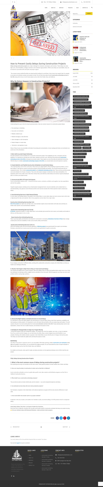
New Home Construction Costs (81, 174)
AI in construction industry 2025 (81, 96)
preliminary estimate (78, 181)
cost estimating (77, 147)
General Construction (77, 26)
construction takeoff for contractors (82, 144)
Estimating (75, 23)
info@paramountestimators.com (69, 2)
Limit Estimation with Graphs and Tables (81, 167)
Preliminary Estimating (79, 188)
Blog (77, 7)
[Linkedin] (14, 2)
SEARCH (89, 13)
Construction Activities (79, 110)
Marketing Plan (77, 170)
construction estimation (79, 133)
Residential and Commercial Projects (82, 191)
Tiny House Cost (77, 199)
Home (46, 7)
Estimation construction (79, 156)
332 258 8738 (86, 2)
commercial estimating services (80, 99)
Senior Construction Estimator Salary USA (82, 195)
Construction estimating (79, 121)
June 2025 (75, 80)
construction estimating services (81, 127)
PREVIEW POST (16, 427)
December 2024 (76, 87)
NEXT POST (65, 427)
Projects (70, 7)
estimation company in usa (80, 153)
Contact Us (85, 7)
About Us (53, 7)
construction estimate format (80, 113)
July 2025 (75, 76)
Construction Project (78, 141)
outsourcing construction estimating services (82, 178)
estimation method (78, 159)
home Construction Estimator (80, 163)
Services (61, 7)
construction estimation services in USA (81, 137)
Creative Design (86, 147)
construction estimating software (81, 130)
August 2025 (75, 73)
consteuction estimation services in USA (81, 106)
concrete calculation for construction (82, 102)
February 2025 (76, 83)
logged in (18, 442)
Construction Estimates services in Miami (81, 117)
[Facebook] (12, 2)
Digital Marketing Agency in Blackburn (82, 150)
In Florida (13, 211)
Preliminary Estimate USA (79, 184)
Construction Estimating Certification (82, 124)
